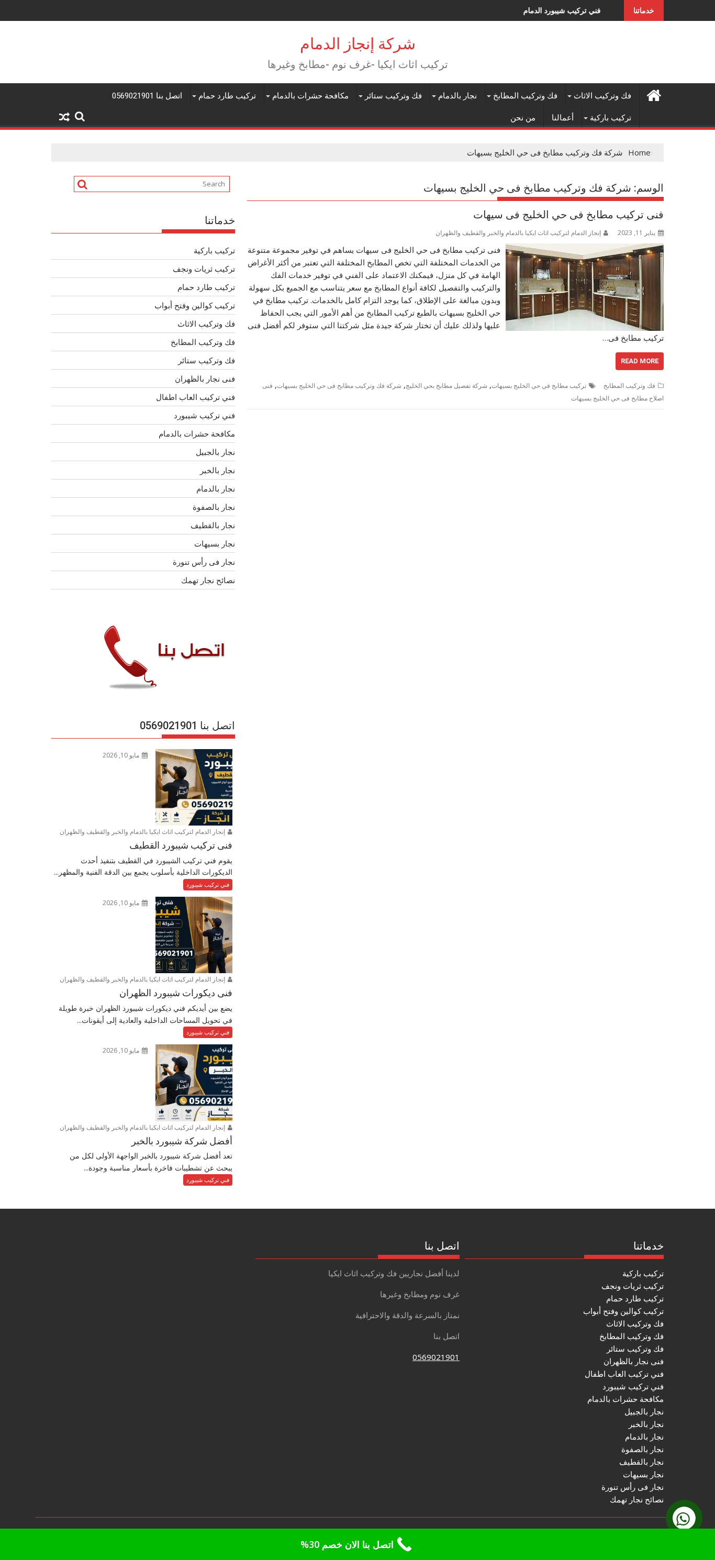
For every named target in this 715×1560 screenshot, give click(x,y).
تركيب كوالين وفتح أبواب (194, 305)
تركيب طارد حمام (227, 96)
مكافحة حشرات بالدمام (310, 96)
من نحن (522, 117)
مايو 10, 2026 (122, 755)
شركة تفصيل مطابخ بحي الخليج (446, 385)
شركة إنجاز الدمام (358, 44)
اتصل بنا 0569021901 (147, 96)
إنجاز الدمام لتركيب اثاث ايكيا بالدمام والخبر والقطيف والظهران (518, 232)
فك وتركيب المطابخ (525, 96)
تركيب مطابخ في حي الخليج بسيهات (538, 385)
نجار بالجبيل (215, 452)
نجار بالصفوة (214, 507)
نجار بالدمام (457, 96)
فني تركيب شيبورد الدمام (519, 10)
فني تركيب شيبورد (204, 415)
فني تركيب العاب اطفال (195, 397)
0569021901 (436, 1357)
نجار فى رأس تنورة (204, 561)
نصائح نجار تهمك (208, 580)
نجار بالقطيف (213, 525)
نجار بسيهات (214, 543)
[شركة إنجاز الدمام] (653, 94)
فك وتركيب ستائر (393, 96)
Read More (639, 361)
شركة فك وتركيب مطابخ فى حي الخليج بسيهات (339, 385)
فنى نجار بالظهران (205, 378)
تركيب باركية (610, 117)
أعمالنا (563, 117)
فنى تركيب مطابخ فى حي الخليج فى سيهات (568, 214)
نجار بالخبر (217, 470)
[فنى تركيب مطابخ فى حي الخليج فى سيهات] (585, 249)
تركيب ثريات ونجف (204, 268)
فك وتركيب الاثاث (602, 96)
